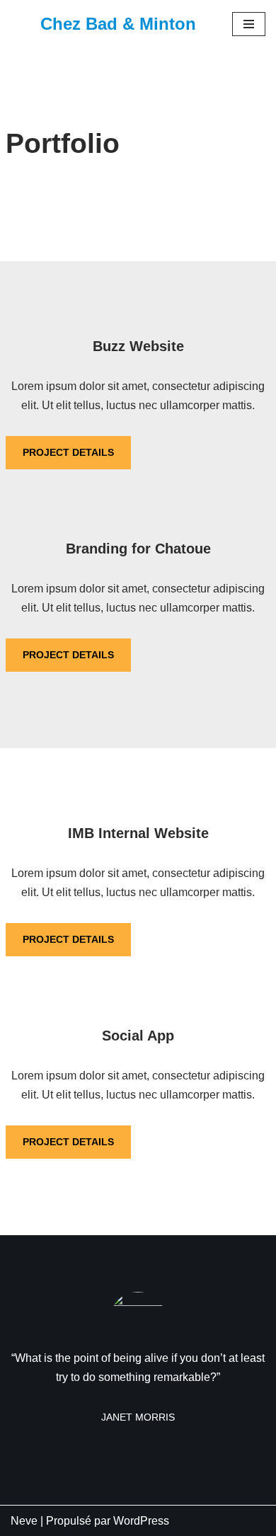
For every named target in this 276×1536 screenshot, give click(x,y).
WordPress (141, 1521)
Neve (24, 1521)
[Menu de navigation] (248, 24)
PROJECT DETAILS (68, 452)
